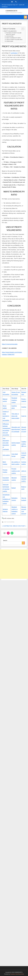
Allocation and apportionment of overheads (16, 429)
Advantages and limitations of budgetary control (6, 499)
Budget (14, 488)
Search (5, 540)
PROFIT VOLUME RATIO (10, 31)
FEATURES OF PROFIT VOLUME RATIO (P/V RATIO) (13, 33)
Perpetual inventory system (14, 400)
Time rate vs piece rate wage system (15, 416)
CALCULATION (9, 36)
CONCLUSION (9, 41)
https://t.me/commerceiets (9, 344)
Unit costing (6, 455)
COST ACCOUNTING (9, 522)
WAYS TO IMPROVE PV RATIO (13, 37)
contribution (14, 53)
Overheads (24, 407)
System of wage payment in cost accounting (6, 416)
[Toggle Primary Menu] (25, 17)
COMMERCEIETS (11, 11)
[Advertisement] (14, 372)
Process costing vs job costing (16, 471)
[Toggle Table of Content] (22, 29)
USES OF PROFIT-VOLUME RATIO (14, 39)
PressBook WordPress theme (17, 974)
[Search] (23, 542)
